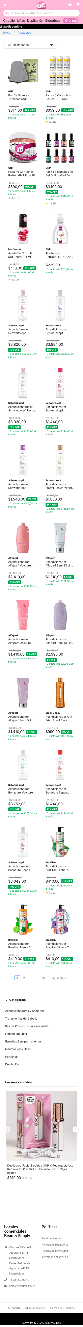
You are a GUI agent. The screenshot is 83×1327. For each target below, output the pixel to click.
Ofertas (71, 21)
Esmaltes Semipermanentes (23, 1041)
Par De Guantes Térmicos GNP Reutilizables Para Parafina (20, 97)
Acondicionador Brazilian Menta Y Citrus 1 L (19, 945)
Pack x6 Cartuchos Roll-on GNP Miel (58, 97)
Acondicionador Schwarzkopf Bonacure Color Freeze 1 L (18, 331)
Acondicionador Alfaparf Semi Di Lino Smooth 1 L (59, 641)
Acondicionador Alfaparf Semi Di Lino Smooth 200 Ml (22, 718)
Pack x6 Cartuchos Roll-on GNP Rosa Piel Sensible (22, 173)
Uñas (21, 20)
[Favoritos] (70, 5)
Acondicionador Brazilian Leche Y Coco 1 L (57, 868)
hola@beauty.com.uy (22, 1285)
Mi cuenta (14, 1308)
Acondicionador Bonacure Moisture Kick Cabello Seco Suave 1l (20, 790)
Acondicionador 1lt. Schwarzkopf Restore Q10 (22, 408)
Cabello (9, 20)
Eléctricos (53, 20)
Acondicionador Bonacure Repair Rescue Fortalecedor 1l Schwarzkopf (21, 868)
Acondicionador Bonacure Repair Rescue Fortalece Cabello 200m (57, 790)
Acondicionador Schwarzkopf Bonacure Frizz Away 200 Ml (22, 486)
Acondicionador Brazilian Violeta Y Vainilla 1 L (57, 945)
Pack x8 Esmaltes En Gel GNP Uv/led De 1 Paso (59, 173)
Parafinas (11, 1056)
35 (44, 978)
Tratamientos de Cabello (21, 1018)
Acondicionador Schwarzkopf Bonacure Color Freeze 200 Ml (56, 408)
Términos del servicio (55, 1256)
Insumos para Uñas (17, 1049)
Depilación (35, 20)
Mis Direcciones (35, 1308)
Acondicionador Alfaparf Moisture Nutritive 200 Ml (19, 641)
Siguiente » (58, 978)
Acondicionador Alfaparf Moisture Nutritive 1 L (19, 563)
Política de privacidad (55, 1250)
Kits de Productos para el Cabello (27, 1026)
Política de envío (52, 1238)
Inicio (6, 32)
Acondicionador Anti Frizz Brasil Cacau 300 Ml (59, 718)
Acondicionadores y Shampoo (25, 1010)
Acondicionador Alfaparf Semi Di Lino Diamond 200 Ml (59, 563)
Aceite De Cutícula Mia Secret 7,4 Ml (20, 254)
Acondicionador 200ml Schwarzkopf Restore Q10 (59, 486)
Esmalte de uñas (16, 1033)
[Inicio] (19, 5)
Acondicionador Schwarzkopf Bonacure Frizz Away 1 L (59, 331)
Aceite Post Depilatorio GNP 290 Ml (59, 255)
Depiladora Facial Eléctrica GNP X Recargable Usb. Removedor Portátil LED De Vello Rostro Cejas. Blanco (40, 1169)
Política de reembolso (55, 1244)
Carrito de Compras (62, 1308)
